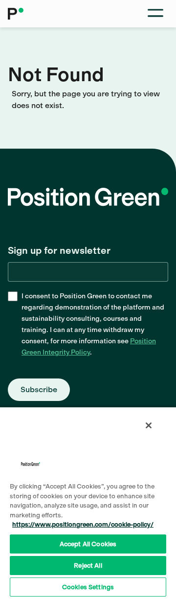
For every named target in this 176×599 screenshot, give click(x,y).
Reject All (88, 565)
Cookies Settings (88, 587)
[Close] (148, 425)
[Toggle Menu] (155, 13)
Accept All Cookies (88, 544)
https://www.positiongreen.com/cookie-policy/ (83, 524)
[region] (88, 502)
